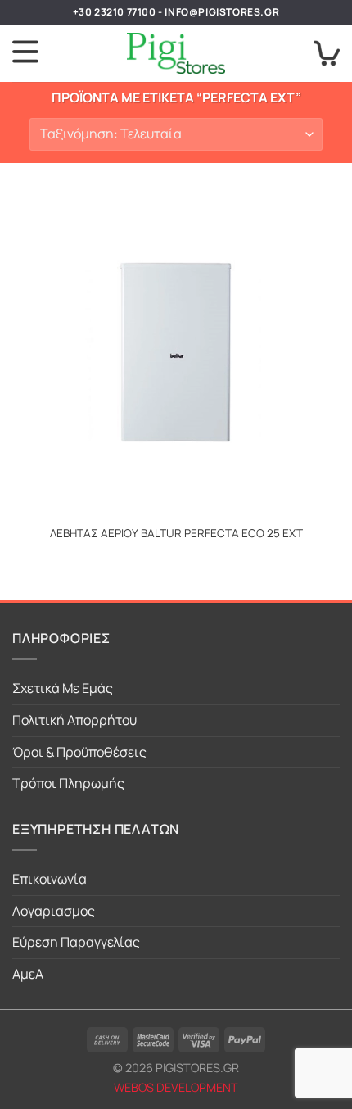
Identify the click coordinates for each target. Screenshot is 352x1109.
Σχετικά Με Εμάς (62, 688)
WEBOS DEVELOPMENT (176, 1087)
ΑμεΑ (27, 974)
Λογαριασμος (53, 911)
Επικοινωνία (49, 879)
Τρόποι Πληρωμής (68, 783)
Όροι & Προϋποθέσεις (79, 752)
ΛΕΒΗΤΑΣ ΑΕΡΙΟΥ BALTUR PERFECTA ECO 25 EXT (176, 534)
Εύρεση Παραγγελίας (76, 942)
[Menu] (25, 53)
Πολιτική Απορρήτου (74, 720)
